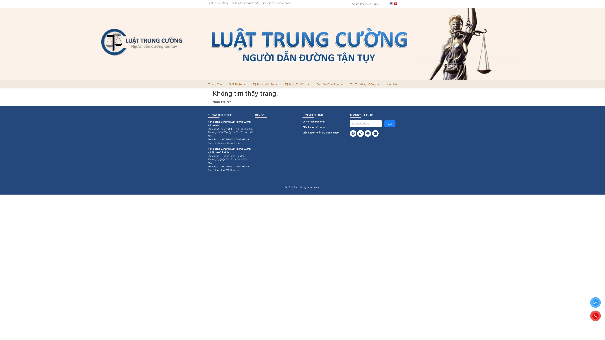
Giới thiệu (235, 84)
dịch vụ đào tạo (328, 84)
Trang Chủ (215, 84)
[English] (391, 3)
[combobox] (369, 4)
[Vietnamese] (395, 3)
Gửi (390, 123)
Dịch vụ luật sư (263, 84)
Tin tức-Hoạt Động (363, 84)
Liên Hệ (392, 84)
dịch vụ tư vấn (295, 84)
